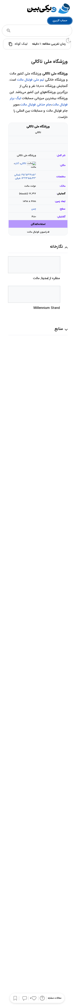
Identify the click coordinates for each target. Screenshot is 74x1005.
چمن (33, 209)
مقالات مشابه (54, 998)
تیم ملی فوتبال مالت (30, 79)
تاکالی (23, 163)
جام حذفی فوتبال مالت (35, 104)
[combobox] (42, 30)
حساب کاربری (60, 20)
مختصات (61, 177)
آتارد (16, 163)
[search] (8, 30)
